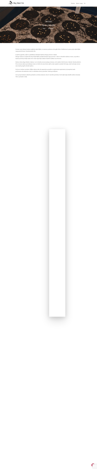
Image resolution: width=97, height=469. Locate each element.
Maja (44, 28)
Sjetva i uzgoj (48, 21)
